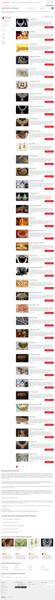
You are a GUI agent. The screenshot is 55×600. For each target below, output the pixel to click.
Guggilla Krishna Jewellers (34, 329)
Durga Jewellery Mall (33, 280)
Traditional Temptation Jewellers (35, 292)
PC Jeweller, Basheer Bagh (34, 354)
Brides (31, 2)
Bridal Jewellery (7, 5)
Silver (3, 40)
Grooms (34, 2)
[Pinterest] (32, 584)
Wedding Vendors (26, 2)
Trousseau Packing (26, 577)
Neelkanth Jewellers (33, 118)
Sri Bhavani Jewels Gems (6, 547)
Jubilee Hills (43, 565)
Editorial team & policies (4, 590)
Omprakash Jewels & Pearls (34, 81)
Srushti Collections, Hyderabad (35, 205)
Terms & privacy (3, 585)
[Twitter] (31, 584)
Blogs (38, 2)
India (44, 584)
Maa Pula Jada (32, 217)
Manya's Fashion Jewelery (34, 304)
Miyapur (42, 567)
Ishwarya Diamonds (33, 19)
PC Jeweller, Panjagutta (34, 391)
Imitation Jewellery (33, 255)
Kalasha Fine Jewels (33, 441)
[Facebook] (29, 584)
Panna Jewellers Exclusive (46, 547)
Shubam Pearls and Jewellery (35, 56)
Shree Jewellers (32, 143)
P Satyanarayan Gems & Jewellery (36, 93)
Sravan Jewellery (32, 68)
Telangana (11, 5)
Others (4, 44)
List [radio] (43, 16)
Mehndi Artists (3, 577)
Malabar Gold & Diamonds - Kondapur (36, 379)
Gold (3, 35)
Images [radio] (48, 16)
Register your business (4, 587)
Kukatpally (16, 567)
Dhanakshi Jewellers (33, 317)
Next (23, 466)
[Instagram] (34, 584)
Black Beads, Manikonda (34, 155)
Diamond (4, 37)
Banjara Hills (3, 565)
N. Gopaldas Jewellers (33, 193)
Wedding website (3, 592)
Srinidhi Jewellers (18, 547)
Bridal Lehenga (20, 577)
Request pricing (49, 27)
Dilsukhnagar (30, 567)
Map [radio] (52, 16)
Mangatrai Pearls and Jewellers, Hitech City (37, 230)
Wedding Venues (20, 2)
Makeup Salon (15, 577)
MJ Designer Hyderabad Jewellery (36, 404)
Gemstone (4, 42)
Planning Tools (14, 2)
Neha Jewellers (32, 416)
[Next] (53, 550)
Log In (48, 2)
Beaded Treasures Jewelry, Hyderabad (36, 429)
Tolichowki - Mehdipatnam (18, 569)
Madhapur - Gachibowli (4, 569)
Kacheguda (16, 565)
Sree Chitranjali (32, 342)
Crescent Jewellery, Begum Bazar (35, 267)
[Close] (13, 17)
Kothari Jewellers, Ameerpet (34, 131)
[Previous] (1, 550)
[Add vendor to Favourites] (27, 20)
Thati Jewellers (32, 31)
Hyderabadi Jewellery (33, 44)
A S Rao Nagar (30, 569)
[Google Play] (24, 587)
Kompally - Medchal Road (45, 569)
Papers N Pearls (32, 367)
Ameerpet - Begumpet (4, 567)
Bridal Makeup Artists (9, 577)
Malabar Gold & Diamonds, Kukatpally (36, 180)
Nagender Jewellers (33, 453)
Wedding (2, 5)
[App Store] (17, 587)
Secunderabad (30, 565)
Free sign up (52, 2)
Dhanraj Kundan (32, 168)
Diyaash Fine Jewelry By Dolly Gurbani (36, 106)
